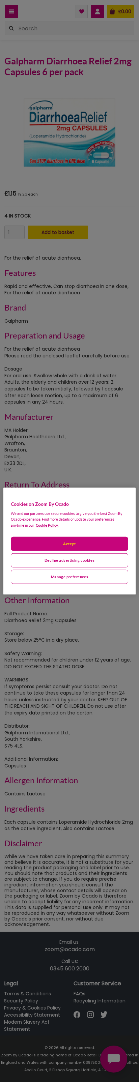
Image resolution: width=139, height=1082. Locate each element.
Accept (69, 544)
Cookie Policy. (47, 525)
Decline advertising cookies (69, 560)
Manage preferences (69, 577)
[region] (69, 541)
